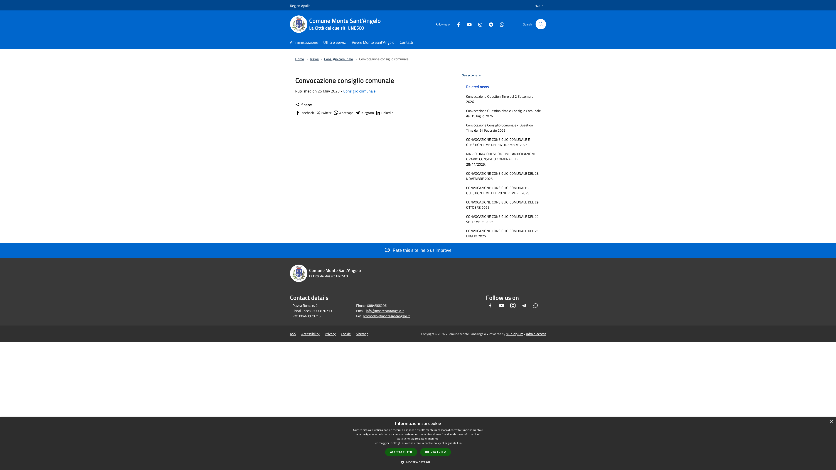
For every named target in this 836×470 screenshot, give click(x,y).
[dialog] (418, 443)
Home (299, 59)
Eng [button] (537, 6)
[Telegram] (489, 24)
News (314, 59)
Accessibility (310, 333)
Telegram (367, 112)
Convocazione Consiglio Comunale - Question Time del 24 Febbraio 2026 (499, 128)
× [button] (831, 421)
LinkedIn (387, 112)
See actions (470, 75)
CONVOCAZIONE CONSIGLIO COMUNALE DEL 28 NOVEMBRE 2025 (502, 176)
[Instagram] (478, 24)
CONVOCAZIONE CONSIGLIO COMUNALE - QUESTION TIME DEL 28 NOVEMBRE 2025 (497, 190)
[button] (417, 462)
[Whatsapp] (500, 24)
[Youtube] (467, 24)
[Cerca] (541, 24)
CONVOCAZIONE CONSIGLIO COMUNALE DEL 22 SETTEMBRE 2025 (502, 219)
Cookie (346, 333)
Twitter (326, 112)
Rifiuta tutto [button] (435, 452)
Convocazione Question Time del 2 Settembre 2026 (499, 99)
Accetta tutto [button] (401, 452)
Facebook (307, 112)
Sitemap (362, 333)
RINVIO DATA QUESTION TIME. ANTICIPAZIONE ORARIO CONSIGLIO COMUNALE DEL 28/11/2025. (501, 159)
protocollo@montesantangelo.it (386, 316)
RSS (293, 333)
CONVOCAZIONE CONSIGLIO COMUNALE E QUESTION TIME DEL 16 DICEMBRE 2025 (498, 142)
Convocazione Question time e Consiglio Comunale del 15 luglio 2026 (503, 113)
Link (459, 443)
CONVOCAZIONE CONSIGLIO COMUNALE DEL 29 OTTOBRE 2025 (502, 205)
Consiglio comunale (338, 59)
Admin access (536, 333)
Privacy (330, 333)
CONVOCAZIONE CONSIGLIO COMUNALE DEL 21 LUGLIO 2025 (502, 233)
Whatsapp (346, 112)
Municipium (514, 333)
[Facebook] (456, 24)
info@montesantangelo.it (385, 310)
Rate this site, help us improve (422, 250)
